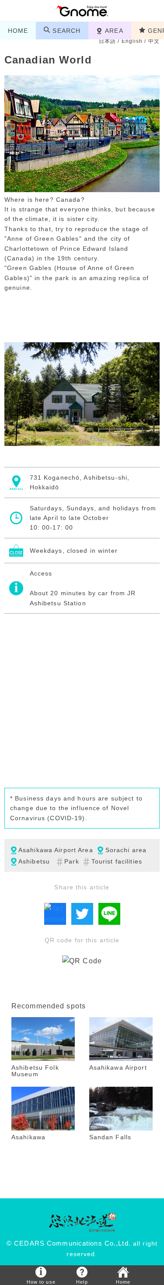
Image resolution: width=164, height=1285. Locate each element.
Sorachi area (126, 849)
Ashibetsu (34, 861)
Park (71, 861)
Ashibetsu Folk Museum (35, 1071)
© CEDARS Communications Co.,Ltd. (69, 1243)
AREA (114, 30)
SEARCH (66, 30)
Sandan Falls (110, 1137)
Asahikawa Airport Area (55, 849)
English (132, 41)
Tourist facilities (116, 861)
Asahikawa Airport (118, 1067)
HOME (18, 30)
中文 (154, 41)
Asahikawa (28, 1137)
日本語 (107, 41)
